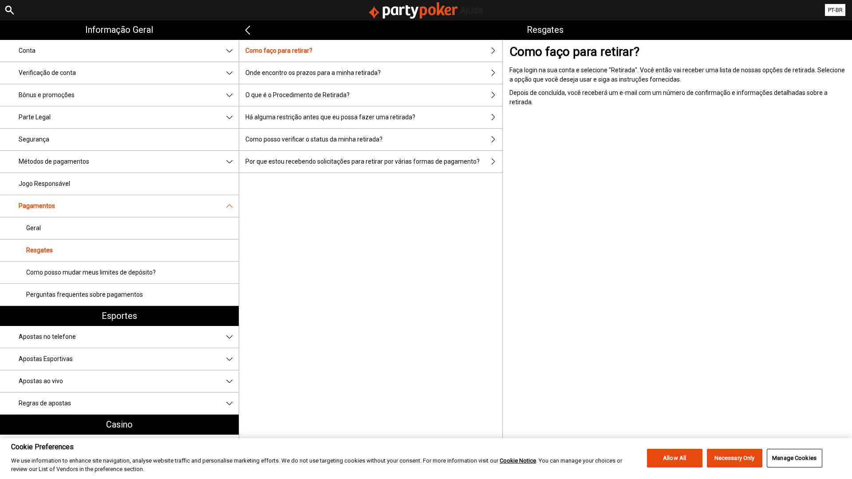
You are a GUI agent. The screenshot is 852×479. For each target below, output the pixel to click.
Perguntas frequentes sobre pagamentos (84, 294)
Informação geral (119, 29)
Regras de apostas (45, 403)
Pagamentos (37, 205)
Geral (33, 228)
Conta (27, 50)
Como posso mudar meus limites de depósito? (91, 272)
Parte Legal (35, 117)
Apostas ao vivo (41, 381)
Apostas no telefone (47, 336)
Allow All (674, 458)
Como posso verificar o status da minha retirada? (314, 139)
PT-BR (835, 10)
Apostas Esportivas (46, 358)
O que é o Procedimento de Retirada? (297, 94)
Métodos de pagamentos (54, 161)
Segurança (34, 139)
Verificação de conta (47, 72)
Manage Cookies (794, 458)
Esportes (119, 315)
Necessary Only (734, 458)
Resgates (39, 250)
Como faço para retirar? (278, 50)
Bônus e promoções (47, 94)
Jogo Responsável (44, 183)
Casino (119, 424)
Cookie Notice (518, 460)
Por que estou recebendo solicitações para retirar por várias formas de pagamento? (362, 161)
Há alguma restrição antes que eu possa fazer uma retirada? (330, 117)
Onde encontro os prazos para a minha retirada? (313, 72)
